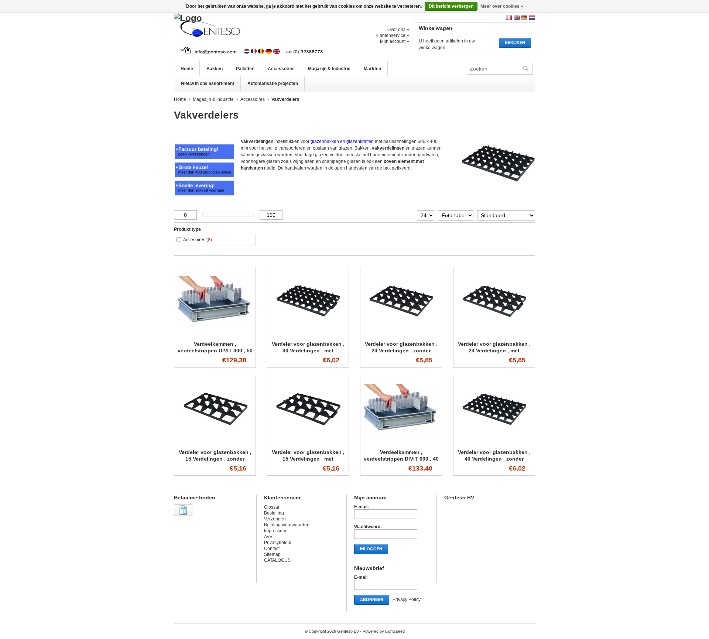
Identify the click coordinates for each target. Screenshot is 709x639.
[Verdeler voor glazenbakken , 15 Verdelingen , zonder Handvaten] (215, 442)
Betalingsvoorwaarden (286, 524)
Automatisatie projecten (272, 83)
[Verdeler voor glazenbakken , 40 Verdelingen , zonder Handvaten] (494, 442)
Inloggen (371, 549)
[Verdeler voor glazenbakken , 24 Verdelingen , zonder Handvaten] (401, 333)
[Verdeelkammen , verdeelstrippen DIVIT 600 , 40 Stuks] (401, 442)
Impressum (275, 530)
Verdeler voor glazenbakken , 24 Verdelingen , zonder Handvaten (401, 350)
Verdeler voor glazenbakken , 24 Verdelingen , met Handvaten (494, 350)
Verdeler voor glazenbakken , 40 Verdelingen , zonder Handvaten (494, 458)
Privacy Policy (407, 599)
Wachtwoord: (368, 526)
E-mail (360, 577)
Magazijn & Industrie (329, 68)
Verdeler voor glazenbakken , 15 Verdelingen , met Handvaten (308, 458)
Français (509, 18)
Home (187, 68)
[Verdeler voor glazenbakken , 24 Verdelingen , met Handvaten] (494, 333)
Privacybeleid (277, 542)
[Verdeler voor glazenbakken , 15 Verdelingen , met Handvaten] (308, 442)
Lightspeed (395, 631)
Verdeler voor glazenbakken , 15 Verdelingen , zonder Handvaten (215, 458)
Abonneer (371, 599)
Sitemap (272, 554)
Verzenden (275, 519)
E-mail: (361, 506)
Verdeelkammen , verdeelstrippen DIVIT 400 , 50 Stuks (215, 350)
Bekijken (515, 42)
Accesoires (197, 239)
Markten (372, 68)
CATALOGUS (277, 560)
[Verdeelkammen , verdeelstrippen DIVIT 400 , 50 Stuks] (215, 333)
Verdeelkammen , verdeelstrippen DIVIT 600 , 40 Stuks (401, 458)
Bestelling (274, 513)
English (517, 18)
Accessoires (281, 68)
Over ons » (398, 29)
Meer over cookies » (501, 6)
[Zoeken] (526, 69)
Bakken (214, 68)
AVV (268, 536)
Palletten (245, 68)
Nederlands (532, 18)
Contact (272, 548)
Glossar (272, 507)
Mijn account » (394, 41)
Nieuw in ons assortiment (207, 83)
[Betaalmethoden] (184, 516)
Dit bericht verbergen (451, 6)
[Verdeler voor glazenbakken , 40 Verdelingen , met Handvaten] (308, 333)
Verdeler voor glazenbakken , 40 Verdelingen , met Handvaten (308, 350)
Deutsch (524, 18)
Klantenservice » (392, 35)
